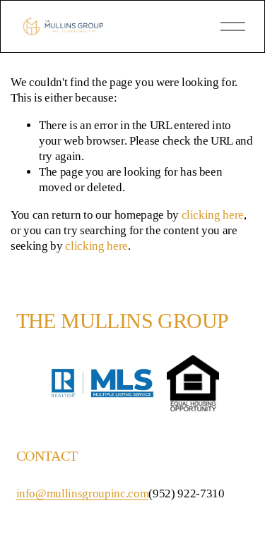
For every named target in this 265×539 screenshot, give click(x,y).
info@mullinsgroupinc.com (82, 493)
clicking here (213, 215)
